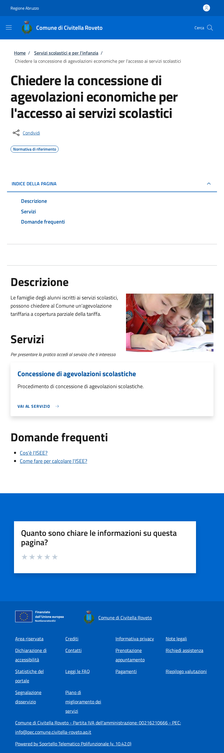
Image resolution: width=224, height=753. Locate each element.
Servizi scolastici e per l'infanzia (66, 52)
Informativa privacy (135, 638)
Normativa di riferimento (34, 148)
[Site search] (210, 27)
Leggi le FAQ (77, 671)
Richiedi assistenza (184, 650)
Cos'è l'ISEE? (34, 453)
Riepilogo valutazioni (186, 671)
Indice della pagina (34, 183)
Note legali (176, 638)
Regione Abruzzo (24, 8)
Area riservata (29, 638)
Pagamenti (126, 671)
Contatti (73, 650)
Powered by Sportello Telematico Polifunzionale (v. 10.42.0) (73, 743)
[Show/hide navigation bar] (9, 27)
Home (20, 52)
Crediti (71, 638)
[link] (40, 406)
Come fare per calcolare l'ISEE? (53, 461)
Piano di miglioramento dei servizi (83, 701)
